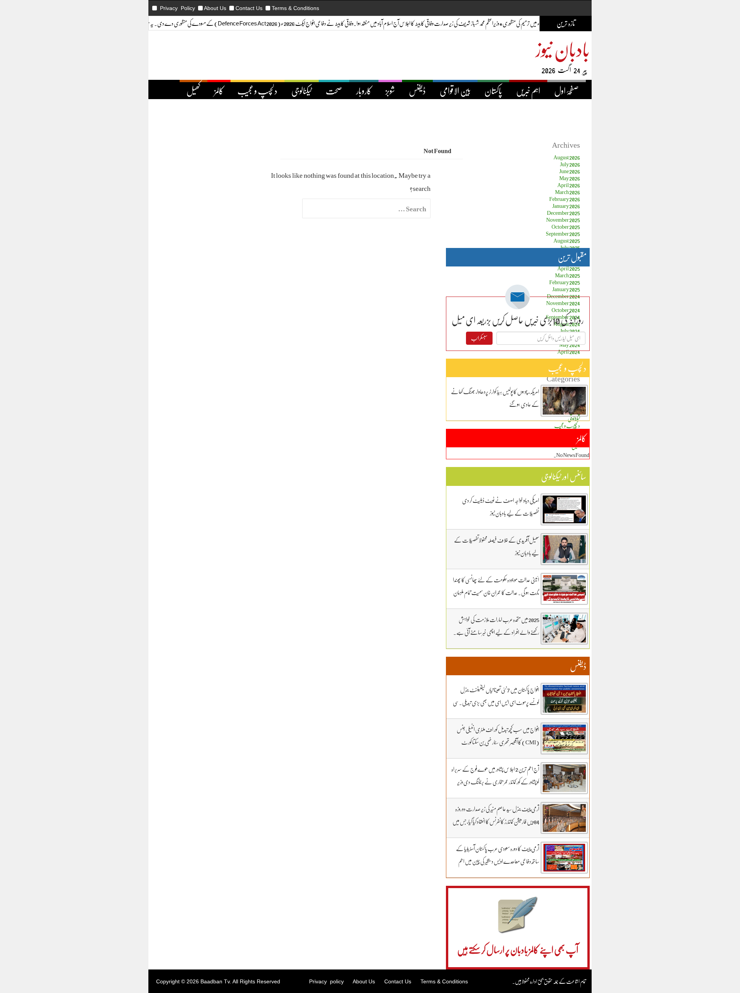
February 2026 (564, 198)
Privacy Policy (177, 8)
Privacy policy (326, 981)
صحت (334, 90)
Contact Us (248, 8)
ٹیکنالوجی (301, 90)
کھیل (193, 90)
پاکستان (493, 90)
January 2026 (566, 205)
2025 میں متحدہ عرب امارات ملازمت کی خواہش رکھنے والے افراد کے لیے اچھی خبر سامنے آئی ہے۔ (496, 625)
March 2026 (567, 191)
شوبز (390, 90)
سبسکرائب (479, 338)
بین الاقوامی (455, 90)
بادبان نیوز (563, 48)
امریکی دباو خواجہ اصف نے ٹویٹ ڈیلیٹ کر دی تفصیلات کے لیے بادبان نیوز (500, 506)
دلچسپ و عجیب (257, 90)
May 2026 (569, 178)
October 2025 (566, 226)
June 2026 (569, 171)
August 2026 (566, 157)
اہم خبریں (528, 90)
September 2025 (563, 233)
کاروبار (364, 90)
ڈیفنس (417, 90)
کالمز (219, 90)
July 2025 (570, 247)
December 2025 (563, 212)
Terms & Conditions (295, 8)
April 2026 (568, 185)
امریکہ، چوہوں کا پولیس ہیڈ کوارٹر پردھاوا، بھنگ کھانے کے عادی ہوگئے (495, 397)
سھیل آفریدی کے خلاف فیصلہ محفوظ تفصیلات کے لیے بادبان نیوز (496, 546)
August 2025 (566, 240)
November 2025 (563, 219)
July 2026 (570, 164)
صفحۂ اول (566, 90)
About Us (215, 8)
